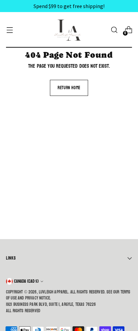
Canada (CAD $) (26, 281)
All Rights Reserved (23, 311)
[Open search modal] (114, 30)
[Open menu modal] (9, 30)
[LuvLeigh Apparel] (69, 30)
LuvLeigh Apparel (53, 292)
